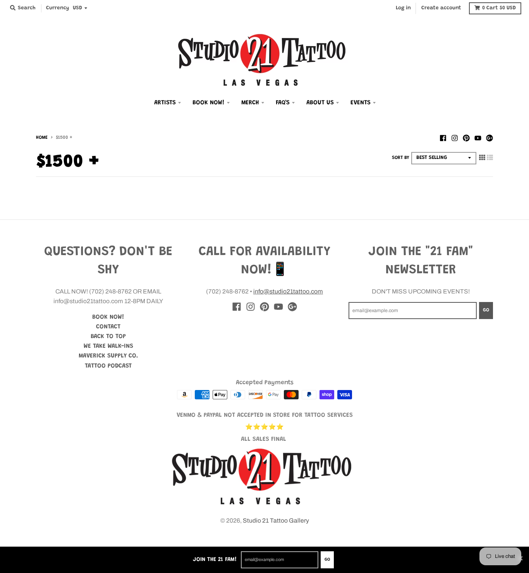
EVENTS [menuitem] (360, 103)
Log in (403, 8)
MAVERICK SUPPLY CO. (108, 356)
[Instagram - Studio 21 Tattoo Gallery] (454, 137)
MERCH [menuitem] (250, 103)
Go (327, 559)
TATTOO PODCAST (108, 366)
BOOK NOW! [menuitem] (208, 103)
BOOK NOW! (108, 317)
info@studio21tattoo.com (288, 291)
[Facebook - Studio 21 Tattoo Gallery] (443, 137)
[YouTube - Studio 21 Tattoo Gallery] (477, 137)
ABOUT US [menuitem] (320, 103)
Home (42, 137)
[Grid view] (482, 157)
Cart (499, 8)
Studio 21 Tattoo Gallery (276, 520)
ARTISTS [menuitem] (165, 103)
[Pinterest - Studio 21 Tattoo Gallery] (466, 137)
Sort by (400, 157)
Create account (441, 8)
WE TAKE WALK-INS (108, 346)
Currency (57, 8)
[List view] (490, 157)
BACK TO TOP (108, 336)
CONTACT (108, 327)
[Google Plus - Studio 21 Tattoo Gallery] (489, 137)
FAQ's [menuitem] (283, 103)
